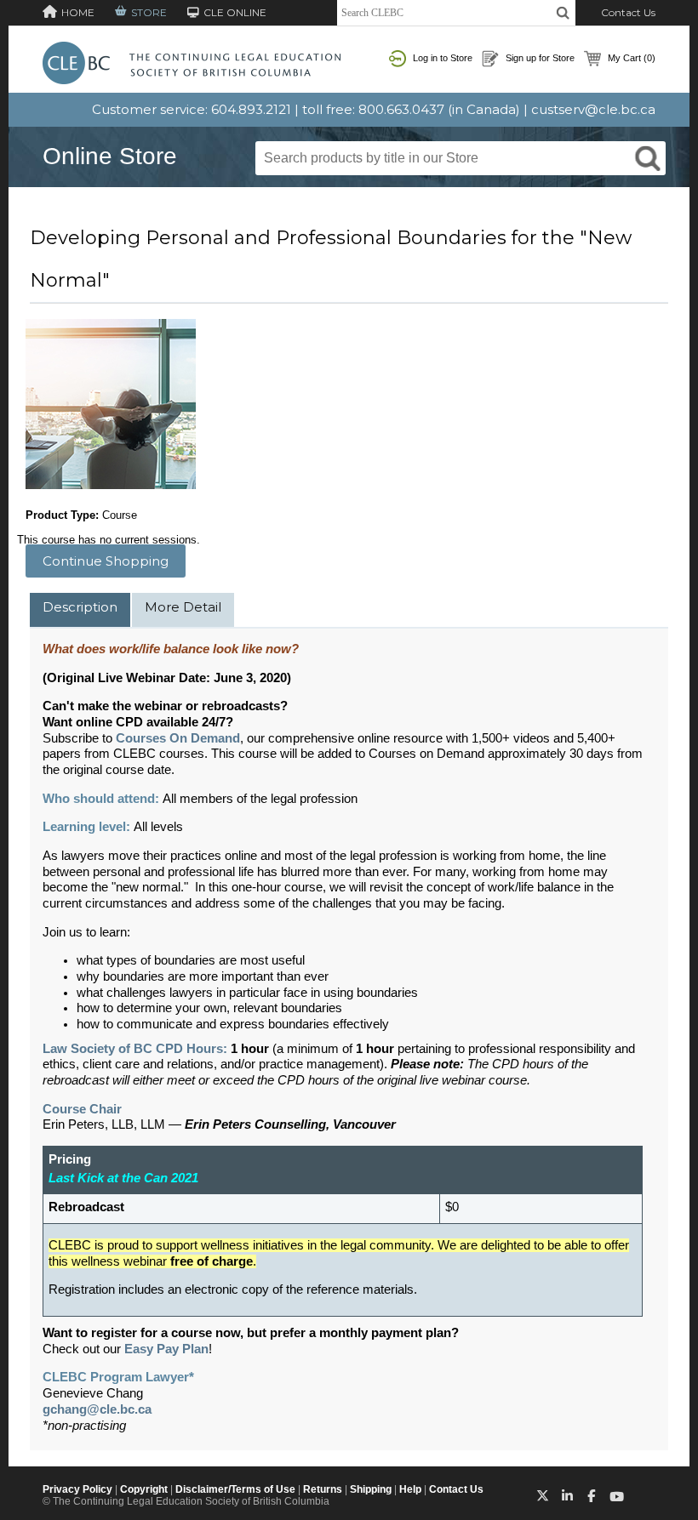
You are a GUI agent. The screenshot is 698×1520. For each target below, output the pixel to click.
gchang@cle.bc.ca (97, 1409)
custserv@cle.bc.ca (593, 109)
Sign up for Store (539, 58)
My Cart (630, 58)
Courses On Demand (178, 738)
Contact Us (628, 12)
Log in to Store (441, 58)
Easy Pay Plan (166, 1349)
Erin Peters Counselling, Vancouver (290, 1124)
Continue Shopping (106, 561)
